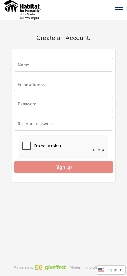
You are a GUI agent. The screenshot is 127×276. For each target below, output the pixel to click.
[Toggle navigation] (119, 9)
